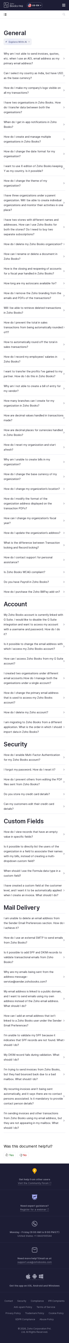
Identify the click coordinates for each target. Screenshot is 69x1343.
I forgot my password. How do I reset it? (29, 769)
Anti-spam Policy (23, 1307)
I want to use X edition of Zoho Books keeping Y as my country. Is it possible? (33, 168)
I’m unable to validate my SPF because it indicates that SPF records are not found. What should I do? (33, 1040)
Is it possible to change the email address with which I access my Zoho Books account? (33, 646)
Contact (8, 1301)
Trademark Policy (34, 1313)
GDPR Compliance (25, 1319)
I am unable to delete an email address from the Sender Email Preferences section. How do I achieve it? (33, 923)
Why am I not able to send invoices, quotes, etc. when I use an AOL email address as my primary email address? (31, 58)
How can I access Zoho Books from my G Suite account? (33, 661)
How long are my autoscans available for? (30, 283)
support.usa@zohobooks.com (34, 1262)
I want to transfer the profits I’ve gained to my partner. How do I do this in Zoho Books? (33, 374)
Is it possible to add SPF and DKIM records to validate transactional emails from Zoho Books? (33, 957)
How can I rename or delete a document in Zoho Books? (30, 256)
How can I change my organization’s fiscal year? (30, 520)
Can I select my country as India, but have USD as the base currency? (33, 75)
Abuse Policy (47, 1319)
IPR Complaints (56, 1301)
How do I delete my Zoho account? (26, 712)
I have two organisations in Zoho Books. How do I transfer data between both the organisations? (32, 107)
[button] (33, 5)
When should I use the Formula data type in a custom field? (32, 873)
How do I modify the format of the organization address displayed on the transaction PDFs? (28, 503)
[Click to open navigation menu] (6, 14)
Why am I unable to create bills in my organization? (27, 462)
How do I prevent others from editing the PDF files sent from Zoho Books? (33, 782)
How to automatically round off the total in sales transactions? (30, 344)
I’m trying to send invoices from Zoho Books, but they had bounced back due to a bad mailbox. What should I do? (32, 1074)
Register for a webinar (33, 1209)
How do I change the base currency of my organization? (30, 476)
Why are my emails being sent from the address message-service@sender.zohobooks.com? (29, 976)
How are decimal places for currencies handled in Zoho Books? (33, 432)
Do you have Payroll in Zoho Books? (26, 582)
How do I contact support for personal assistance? (28, 560)
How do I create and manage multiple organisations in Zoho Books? (27, 139)
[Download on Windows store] (41, 1278)
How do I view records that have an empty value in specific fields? (31, 834)
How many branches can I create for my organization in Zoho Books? (29, 403)
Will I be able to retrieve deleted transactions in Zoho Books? (32, 310)
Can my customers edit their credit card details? (29, 806)
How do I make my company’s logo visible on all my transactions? (32, 90)
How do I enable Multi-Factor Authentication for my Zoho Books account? (32, 757)
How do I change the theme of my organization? (25, 183)
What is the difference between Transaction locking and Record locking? (32, 545)
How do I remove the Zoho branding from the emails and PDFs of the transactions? (32, 295)
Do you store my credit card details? (27, 794)
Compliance (37, 1301)
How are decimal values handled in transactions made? (33, 418)
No (24, 1155)
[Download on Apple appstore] (34, 1278)
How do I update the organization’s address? (32, 533)
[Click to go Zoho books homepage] (11, 5)
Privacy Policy (13, 1313)
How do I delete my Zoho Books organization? (33, 244)
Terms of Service (46, 1307)
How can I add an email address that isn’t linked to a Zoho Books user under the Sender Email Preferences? (33, 1020)
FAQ (21, 6)
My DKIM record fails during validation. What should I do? (31, 1057)
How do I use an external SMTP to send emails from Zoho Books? (33, 940)
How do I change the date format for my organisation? (29, 154)
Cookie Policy (56, 1313)
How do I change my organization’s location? (32, 489)
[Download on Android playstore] (28, 1278)
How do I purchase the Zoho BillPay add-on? (32, 591)
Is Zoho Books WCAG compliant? (24, 572)
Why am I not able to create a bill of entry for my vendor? (32, 388)
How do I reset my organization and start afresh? (30, 447)
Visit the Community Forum (33, 1183)
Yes (11, 1155)
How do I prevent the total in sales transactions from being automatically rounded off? (33, 327)
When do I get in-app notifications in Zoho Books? (30, 124)
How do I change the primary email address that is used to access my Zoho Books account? (31, 697)
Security (21, 1301)
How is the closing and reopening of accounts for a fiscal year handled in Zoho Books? (32, 271)
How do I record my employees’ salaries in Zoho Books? (30, 359)
